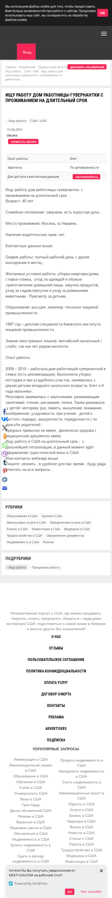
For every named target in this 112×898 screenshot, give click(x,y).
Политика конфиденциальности (56, 671)
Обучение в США (30, 781)
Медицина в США (77, 529)
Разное (48, 542)
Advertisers (56, 728)
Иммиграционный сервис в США (30, 767)
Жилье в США (81, 826)
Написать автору (24, 142)
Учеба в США (30, 787)
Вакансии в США (30, 821)
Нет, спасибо (91, 891)
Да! (69, 891)
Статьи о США (81, 838)
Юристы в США (82, 803)
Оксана (12, 135)
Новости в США (81, 832)
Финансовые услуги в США (26, 522)
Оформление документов (65, 535)
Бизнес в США (17, 529)
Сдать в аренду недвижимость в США (30, 858)
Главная (10, 67)
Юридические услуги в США (70, 522)
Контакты (56, 706)
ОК (102, 12)
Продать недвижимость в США (81, 762)
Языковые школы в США (30, 827)
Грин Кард (30, 804)
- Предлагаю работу (45, 567)
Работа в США (81, 844)
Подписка (56, 740)
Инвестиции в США (46, 529)
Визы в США (30, 798)
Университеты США (30, 793)
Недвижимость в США (23, 542)
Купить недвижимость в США (31, 847)
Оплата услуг (56, 683)
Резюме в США (30, 816)
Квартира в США (81, 821)
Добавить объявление (87, 67)
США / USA (31, 71)
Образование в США (22, 515)
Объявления (27, 67)
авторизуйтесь (87, 177)
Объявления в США (31, 833)
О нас (56, 637)
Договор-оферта (56, 694)
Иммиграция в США (31, 759)
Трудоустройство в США (54, 67)
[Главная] (24, 34)
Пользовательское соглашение (56, 660)
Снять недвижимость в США (81, 784)
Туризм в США (51, 515)
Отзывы (56, 648)
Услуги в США (81, 809)
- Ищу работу (16, 120)
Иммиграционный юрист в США (81, 795)
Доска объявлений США (30, 810)
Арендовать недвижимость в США (81, 773)
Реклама (56, 717)
